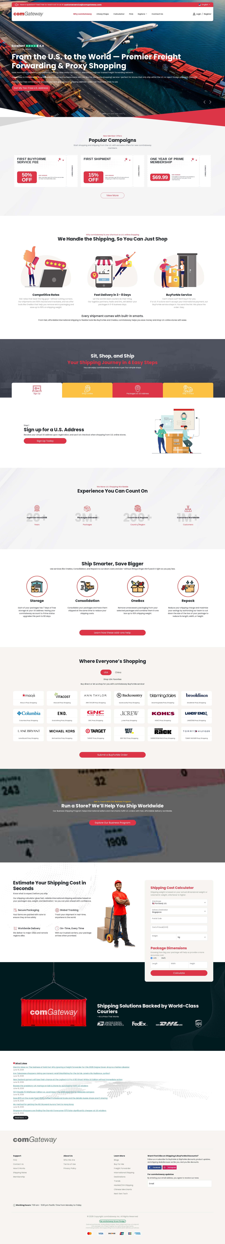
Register (207, 14)
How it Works (19, 1168)
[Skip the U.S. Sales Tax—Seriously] (116, 113)
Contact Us (157, 14)
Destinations (119, 1176)
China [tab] (118, 672)
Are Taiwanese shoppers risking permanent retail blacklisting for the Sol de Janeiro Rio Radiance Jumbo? (61, 1073)
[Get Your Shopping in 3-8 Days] (108, 113)
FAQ (131, 14)
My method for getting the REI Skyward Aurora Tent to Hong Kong (43, 1104)
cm (154, 958)
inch (163, 958)
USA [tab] (106, 672)
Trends (117, 1181)
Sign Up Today (45, 441)
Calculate (179, 973)
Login (198, 14)
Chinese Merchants (123, 1189)
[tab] (37, 390)
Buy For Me (119, 1164)
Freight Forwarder (122, 1168)
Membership (19, 1176)
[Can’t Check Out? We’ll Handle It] (112, 113)
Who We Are (69, 1160)
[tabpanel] (112, 433)
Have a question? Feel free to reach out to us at (60, 4)
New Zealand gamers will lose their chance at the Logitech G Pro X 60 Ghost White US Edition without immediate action (67, 1079)
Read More (19, 1117)
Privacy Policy (70, 1168)
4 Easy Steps (102, 14)
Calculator (118, 14)
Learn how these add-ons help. (112, 632)
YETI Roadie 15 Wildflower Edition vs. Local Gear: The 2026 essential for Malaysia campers (53, 1092)
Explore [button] (141, 14)
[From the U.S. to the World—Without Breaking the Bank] (104, 113)
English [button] (205, 4)
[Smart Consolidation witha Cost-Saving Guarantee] (121, 113)
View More (112, 195)
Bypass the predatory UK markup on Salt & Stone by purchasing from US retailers (50, 1085)
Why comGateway (82, 14)
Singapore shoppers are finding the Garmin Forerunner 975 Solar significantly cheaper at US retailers (59, 1110)
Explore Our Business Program (112, 822)
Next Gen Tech (121, 1193)
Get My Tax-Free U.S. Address (31, 88)
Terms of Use (70, 1164)
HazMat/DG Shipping (123, 1185)
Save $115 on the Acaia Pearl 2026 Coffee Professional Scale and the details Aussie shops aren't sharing (60, 1098)
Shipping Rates (20, 1172)
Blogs (116, 1160)
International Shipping (124, 1172)
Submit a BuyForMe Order (112, 754)
